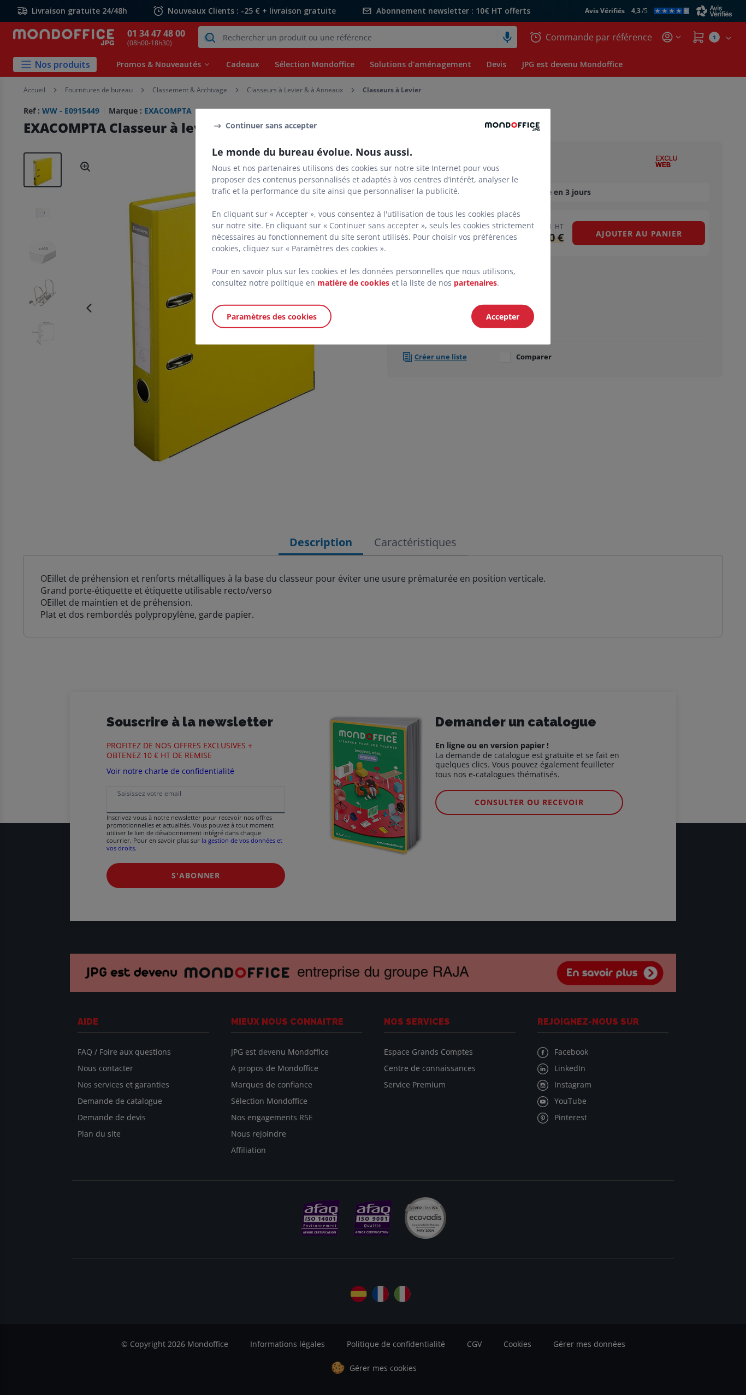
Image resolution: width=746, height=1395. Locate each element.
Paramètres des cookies (272, 316)
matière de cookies (353, 282)
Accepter (502, 316)
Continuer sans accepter (271, 125)
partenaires (475, 282)
